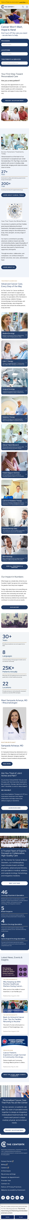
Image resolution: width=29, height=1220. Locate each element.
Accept (21, 1217)
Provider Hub (6, 1180)
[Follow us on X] (7, 1198)
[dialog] (14, 1212)
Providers (5, 41)
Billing (3, 1164)
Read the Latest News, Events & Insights (14, 1075)
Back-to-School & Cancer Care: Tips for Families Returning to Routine (13, 1019)
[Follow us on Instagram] (17, 1198)
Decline (7, 1217)
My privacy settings (8, 1174)
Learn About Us (9, 267)
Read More (7, 764)
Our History (14, 607)
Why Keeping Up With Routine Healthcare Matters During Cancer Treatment (12, 984)
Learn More (22, 2)
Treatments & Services (11, 59)
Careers (4, 1168)
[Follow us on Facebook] (3, 1198)
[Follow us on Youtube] (12, 1198)
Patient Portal (6, 1161)
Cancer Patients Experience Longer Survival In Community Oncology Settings (14, 1055)
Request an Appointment (14, 1130)
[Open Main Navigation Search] (23, 7)
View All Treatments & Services (14, 566)
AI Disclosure (6, 1171)
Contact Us (5, 1184)
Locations (5, 50)
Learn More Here (15, 808)
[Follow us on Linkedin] (22, 1198)
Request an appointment (14, 100)
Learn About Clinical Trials (13, 195)
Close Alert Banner (27, 2)
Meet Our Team (14, 883)
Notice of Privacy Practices (11, 1187)
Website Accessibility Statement (13, 1190)
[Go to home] (7, 6)
